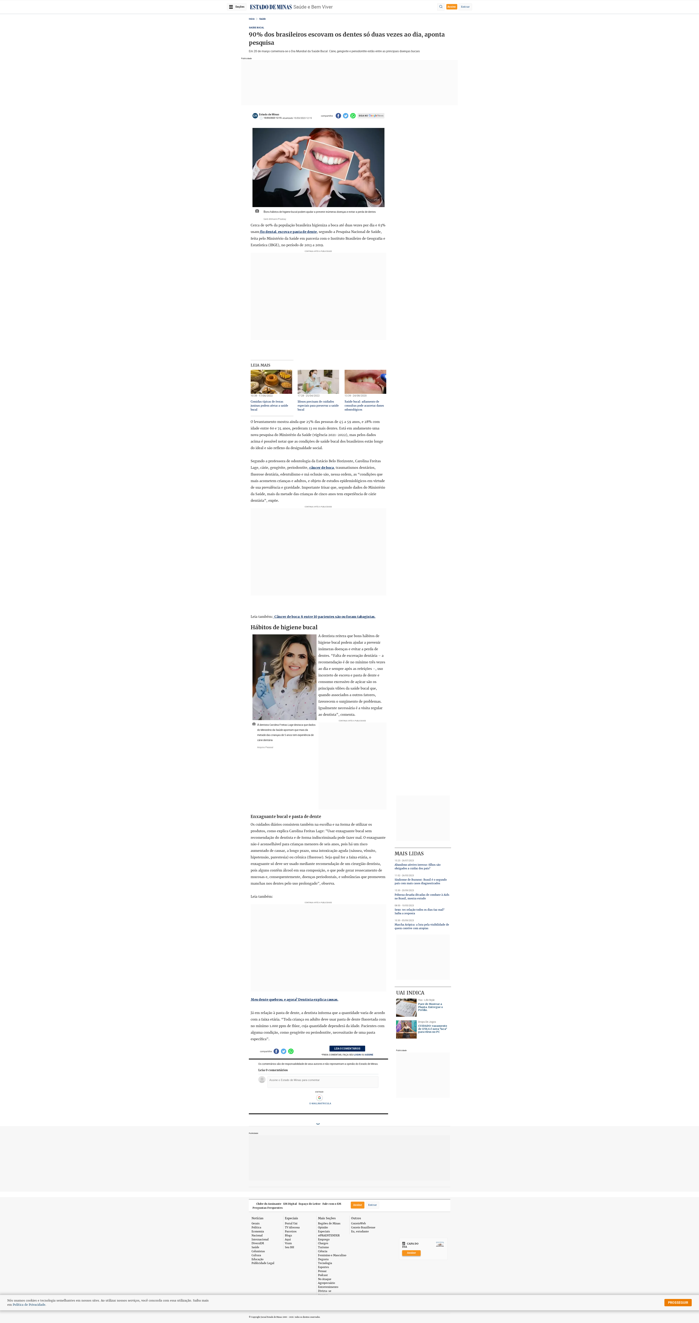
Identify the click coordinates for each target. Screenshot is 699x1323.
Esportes (323, 1267)
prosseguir (678, 1302)
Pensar (322, 1271)
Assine (451, 6)
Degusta (323, 1259)
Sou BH (289, 1247)
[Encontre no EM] (441, 7)
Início (252, 19)
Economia (258, 1231)
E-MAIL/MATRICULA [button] (320, 1103)
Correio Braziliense (363, 1227)
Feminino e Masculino (332, 1255)
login (357, 1054)
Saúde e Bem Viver (313, 7)
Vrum (288, 1243)
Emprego (323, 1239)
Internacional (260, 1239)
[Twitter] (345, 115)
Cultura (256, 1255)
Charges (323, 1243)
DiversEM (258, 1243)
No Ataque (324, 1279)
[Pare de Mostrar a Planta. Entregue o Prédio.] (406, 1008)
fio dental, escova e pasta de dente (288, 232)
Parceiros (291, 1231)
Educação (257, 1259)
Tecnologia (325, 1263)
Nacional (257, 1235)
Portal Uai (291, 1223)
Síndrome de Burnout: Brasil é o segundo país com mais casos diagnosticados (421, 881)
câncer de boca (321, 468)
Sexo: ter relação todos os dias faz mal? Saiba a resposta (419, 911)
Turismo (323, 1247)
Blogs (288, 1235)
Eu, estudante (360, 1231)
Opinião (323, 1227)
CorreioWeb (358, 1223)
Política (256, 1227)
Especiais (324, 1231)
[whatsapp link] (353, 115)
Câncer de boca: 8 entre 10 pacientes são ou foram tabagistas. (324, 617)
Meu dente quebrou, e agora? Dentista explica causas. (294, 999)
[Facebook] (338, 115)
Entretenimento (328, 1287)
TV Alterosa (292, 1227)
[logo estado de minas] (271, 7)
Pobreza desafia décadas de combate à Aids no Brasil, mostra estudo (422, 896)
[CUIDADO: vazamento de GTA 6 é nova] (406, 1029)
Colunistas (258, 1251)
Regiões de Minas (329, 1223)
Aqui (288, 1239)
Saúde (262, 19)
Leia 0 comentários (347, 1048)
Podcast (323, 1275)
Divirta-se (324, 1291)
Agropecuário (326, 1283)
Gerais (256, 1223)
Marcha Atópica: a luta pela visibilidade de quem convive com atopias (422, 926)
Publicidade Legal (263, 1263)
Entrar (465, 6)
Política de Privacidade (29, 1305)
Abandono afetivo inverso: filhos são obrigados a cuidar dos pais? (418, 866)
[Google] (319, 1098)
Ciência (322, 1251)
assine (369, 1054)
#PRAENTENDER (329, 1235)
